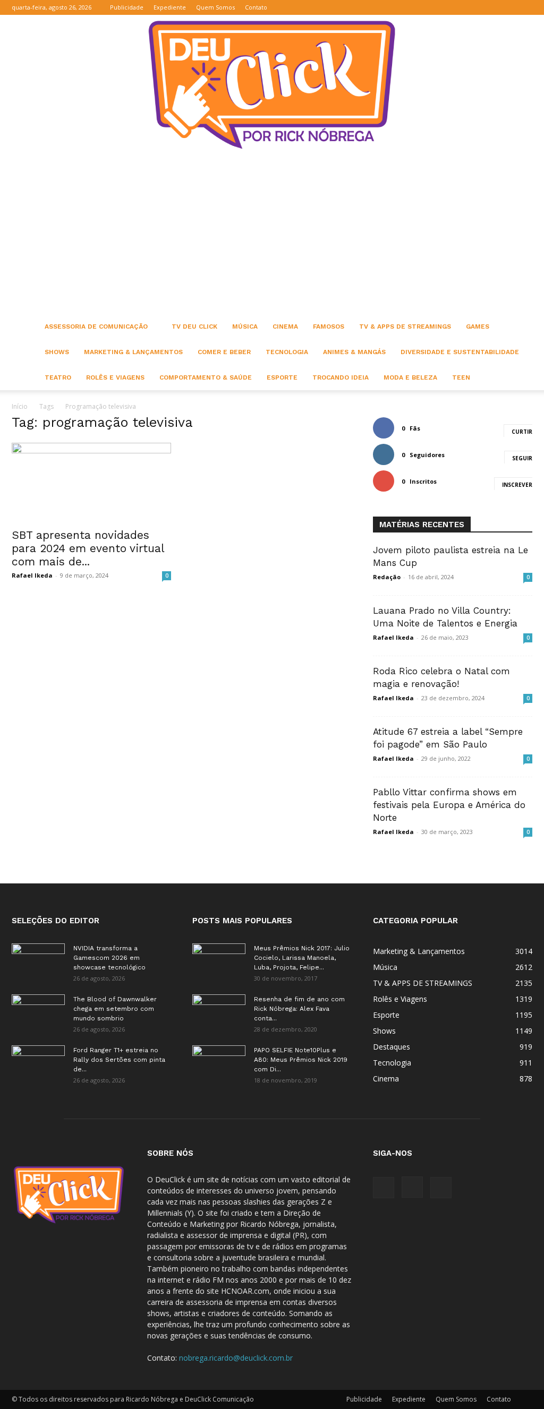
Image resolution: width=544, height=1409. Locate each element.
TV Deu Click (194, 326)
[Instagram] (507, 7)
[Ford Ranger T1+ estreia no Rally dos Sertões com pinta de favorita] (38, 1063)
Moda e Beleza (410, 377)
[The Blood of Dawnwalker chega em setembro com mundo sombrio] (38, 1013)
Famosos (328, 326)
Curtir (522, 431)
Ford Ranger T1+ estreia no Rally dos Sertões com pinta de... (119, 1059)
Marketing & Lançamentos (133, 352)
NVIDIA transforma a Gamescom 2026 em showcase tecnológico (109, 957)
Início (20, 406)
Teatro (58, 377)
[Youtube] (524, 7)
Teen (461, 377)
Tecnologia (287, 352)
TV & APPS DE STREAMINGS (405, 326)
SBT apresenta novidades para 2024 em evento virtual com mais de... (88, 548)
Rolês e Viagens (115, 377)
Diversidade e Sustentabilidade (460, 352)
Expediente (170, 7)
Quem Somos (215, 7)
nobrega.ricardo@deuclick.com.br (236, 1358)
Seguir (522, 458)
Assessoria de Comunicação (96, 326)
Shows (57, 352)
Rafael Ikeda (32, 575)
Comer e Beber (224, 352)
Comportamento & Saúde (205, 377)
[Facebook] (489, 7)
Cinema (285, 326)
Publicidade (126, 7)
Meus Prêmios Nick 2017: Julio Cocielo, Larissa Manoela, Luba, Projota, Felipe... (302, 957)
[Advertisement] (272, 234)
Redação (387, 577)
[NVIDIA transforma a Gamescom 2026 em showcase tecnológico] (38, 962)
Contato (256, 7)
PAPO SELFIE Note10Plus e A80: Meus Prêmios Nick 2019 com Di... (300, 1059)
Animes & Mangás (354, 352)
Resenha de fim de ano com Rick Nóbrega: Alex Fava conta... (299, 1008)
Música (245, 326)
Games (477, 326)
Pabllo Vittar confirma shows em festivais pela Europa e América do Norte (449, 805)
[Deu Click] (272, 84)
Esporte (282, 377)
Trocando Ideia (340, 377)
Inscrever (517, 484)
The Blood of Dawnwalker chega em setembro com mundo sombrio (115, 1008)
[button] (473, 7)
